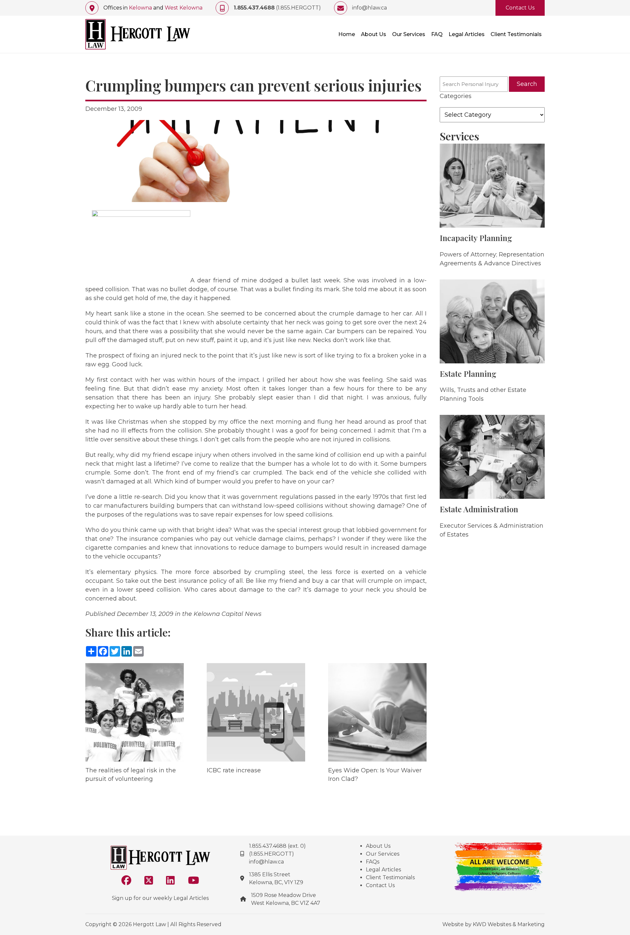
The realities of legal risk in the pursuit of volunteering (130, 774)
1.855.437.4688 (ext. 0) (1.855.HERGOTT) (277, 850)
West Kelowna (183, 8)
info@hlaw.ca (369, 8)
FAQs (372, 862)
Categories (456, 96)
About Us (373, 34)
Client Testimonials (516, 34)
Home (346, 34)
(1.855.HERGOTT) (277, 8)
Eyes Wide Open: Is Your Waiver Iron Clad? (375, 774)
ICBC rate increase (234, 770)
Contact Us (520, 8)
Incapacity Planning (476, 238)
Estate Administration (479, 509)
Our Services (408, 34)
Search (527, 84)
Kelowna (140, 8)
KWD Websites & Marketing (509, 924)
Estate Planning (468, 373)
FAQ (437, 34)
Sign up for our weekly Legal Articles (160, 898)
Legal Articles (467, 34)
